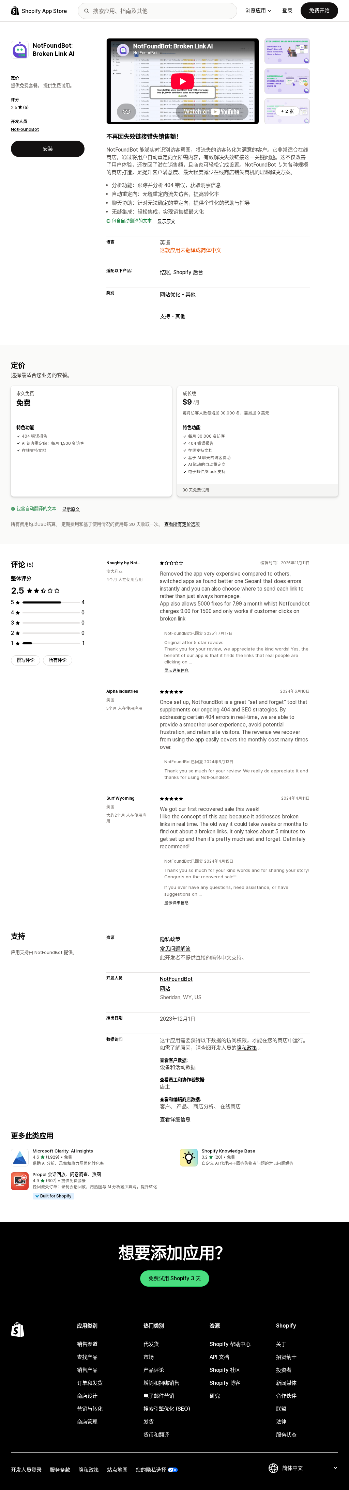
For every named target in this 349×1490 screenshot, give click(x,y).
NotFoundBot (25, 129)
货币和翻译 (156, 1434)
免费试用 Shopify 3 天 (175, 1278)
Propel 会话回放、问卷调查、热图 (67, 1174)
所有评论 (57, 660)
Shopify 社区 (225, 1370)
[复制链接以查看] (146, 563)
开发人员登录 (26, 1470)
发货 (148, 1421)
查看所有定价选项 (182, 524)
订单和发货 (90, 1383)
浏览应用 (255, 10)
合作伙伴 (286, 1396)
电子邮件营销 (158, 1396)
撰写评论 (25, 660)
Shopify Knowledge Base (228, 1151)
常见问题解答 (175, 948)
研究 (215, 1396)
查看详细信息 (175, 1119)
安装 (48, 148)
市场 (148, 1357)
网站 (165, 988)
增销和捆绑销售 (161, 1383)
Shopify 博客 (225, 1383)
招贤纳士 (286, 1357)
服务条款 (60, 1470)
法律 (281, 1421)
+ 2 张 (287, 111)
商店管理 (87, 1421)
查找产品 (87, 1357)
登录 (287, 10)
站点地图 (117, 1470)
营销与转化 (90, 1409)
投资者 (283, 1370)
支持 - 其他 (172, 316)
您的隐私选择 (151, 1470)
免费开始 (319, 10)
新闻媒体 (286, 1383)
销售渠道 (87, 1344)
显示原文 (166, 221)
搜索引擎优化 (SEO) (166, 1409)
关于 (281, 1344)
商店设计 (87, 1396)
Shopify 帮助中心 (230, 1344)
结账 (165, 272)
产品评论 (153, 1370)
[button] (90, 1158)
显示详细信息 (176, 670)
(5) (26, 107)
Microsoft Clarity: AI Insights (63, 1151)
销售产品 (87, 1370)
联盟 (281, 1409)
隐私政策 (170, 939)
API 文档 (219, 1357)
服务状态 (286, 1434)
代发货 (151, 1344)
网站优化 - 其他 (178, 294)
